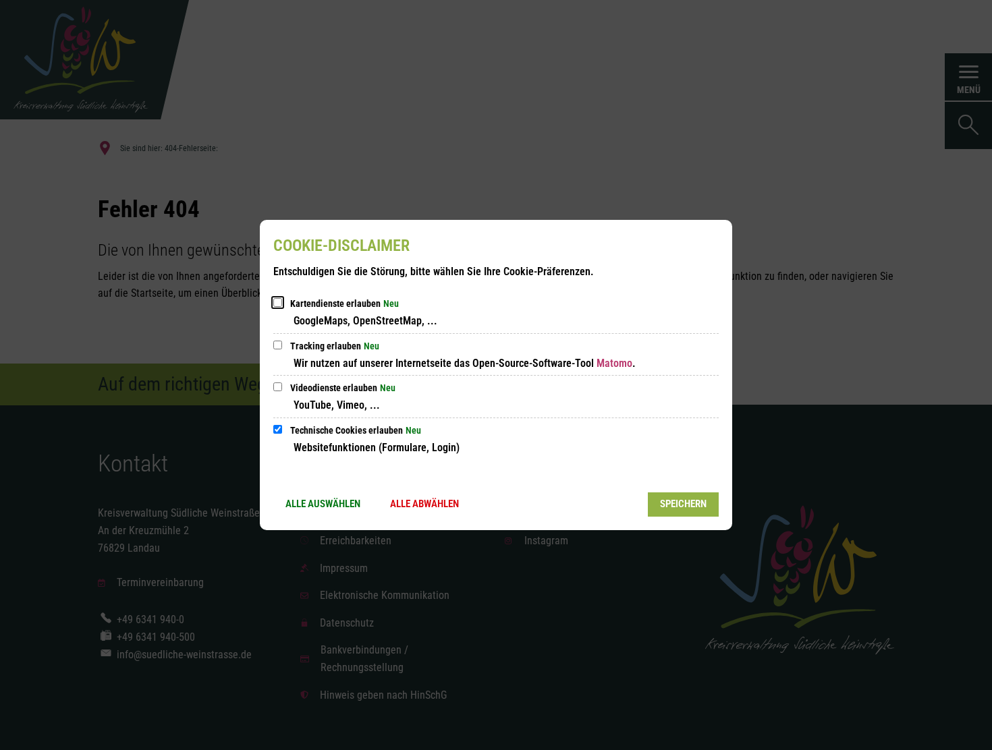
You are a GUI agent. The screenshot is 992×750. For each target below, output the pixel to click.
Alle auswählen (322, 504)
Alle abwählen (424, 504)
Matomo (614, 363)
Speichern (683, 504)
